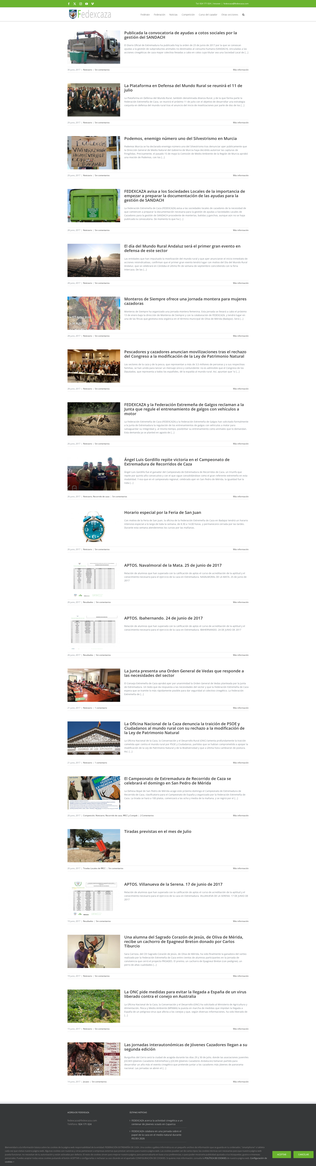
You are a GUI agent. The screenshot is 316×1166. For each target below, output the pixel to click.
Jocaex (86, 1081)
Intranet (216, 3)
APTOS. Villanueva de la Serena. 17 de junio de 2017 (173, 884)
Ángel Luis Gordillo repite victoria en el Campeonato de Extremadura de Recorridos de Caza (177, 462)
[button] (243, 14)
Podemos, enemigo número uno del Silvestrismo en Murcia (180, 138)
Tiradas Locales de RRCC (94, 868)
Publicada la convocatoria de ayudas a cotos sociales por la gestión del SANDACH (180, 35)
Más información (241, 69)
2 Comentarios (147, 815)
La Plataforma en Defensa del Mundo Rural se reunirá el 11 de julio (183, 88)
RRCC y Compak (130, 815)
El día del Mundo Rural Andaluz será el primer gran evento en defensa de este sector (182, 248)
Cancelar (303, 1154)
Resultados (88, 602)
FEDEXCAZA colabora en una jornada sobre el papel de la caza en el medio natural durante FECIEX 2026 (156, 1135)
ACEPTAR (281, 1154)
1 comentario (101, 707)
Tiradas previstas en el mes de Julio (157, 831)
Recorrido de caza (101, 496)
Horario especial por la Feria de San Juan (162, 512)
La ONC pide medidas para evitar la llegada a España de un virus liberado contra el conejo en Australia (185, 994)
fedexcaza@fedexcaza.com (236, 3)
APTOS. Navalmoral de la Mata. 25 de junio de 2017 (173, 565)
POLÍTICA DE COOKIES (215, 1158)
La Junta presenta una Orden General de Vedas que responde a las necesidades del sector (184, 673)
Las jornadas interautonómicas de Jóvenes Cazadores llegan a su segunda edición (185, 1047)
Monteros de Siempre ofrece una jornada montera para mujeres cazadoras (185, 301)
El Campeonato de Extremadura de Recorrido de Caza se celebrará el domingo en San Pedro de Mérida (177, 781)
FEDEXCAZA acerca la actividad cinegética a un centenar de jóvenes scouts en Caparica (157, 1122)
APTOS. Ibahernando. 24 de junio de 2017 (163, 618)
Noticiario (87, 69)
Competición (89, 815)
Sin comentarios (102, 69)
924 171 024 (85, 1124)
